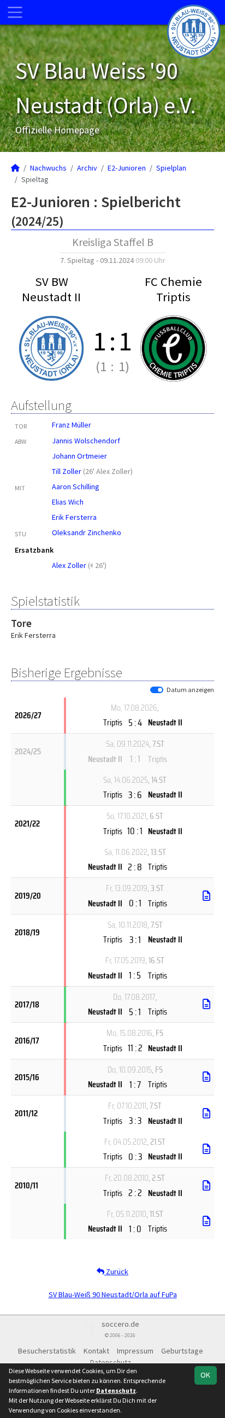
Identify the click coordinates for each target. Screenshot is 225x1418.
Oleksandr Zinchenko (86, 532)
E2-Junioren (127, 168)
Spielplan (171, 168)
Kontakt (96, 1351)
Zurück (116, 1271)
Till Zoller (66, 471)
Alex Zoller (69, 565)
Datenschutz (116, 1390)
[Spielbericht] (206, 896)
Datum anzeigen (190, 689)
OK (205, 1375)
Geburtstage (182, 1351)
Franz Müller (71, 425)
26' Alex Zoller (108, 471)
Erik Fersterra (74, 517)
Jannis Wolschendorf (86, 441)
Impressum (135, 1351)
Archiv (87, 168)
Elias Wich (68, 502)
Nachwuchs (48, 168)
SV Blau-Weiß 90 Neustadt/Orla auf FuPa (113, 1294)
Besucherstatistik (47, 1351)
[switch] (156, 690)
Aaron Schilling (75, 486)
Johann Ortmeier (79, 456)
